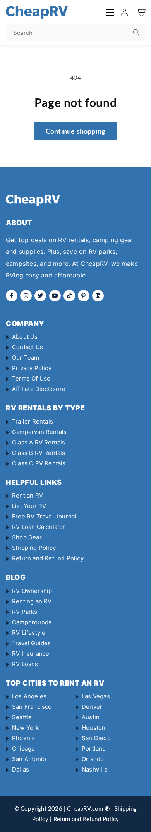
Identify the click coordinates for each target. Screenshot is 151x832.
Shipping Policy (34, 547)
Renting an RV (32, 601)
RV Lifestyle (28, 632)
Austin (91, 717)
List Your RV (29, 506)
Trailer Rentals (32, 421)
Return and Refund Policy (48, 558)
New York (25, 727)
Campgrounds (31, 622)
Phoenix (23, 738)
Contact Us (27, 347)
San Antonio (29, 759)
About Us (25, 336)
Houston (93, 727)
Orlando (93, 759)
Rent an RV (27, 495)
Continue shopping (75, 131)
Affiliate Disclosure (38, 389)
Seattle (22, 717)
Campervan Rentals (39, 432)
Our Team (25, 357)
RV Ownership (32, 590)
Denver (92, 706)
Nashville (95, 769)
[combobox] (75, 32)
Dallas (20, 769)
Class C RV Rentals (39, 463)
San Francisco (32, 706)
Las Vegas (96, 696)
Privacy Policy (31, 368)
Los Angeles (29, 696)
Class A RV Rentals (38, 442)
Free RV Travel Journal (44, 516)
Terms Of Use (31, 378)
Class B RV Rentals (38, 452)
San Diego (96, 738)
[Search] (136, 32)
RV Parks (25, 611)
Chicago (23, 748)
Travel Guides (31, 643)
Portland (94, 748)
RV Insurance (30, 653)
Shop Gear (27, 537)
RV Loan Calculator (38, 527)
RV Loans (25, 664)
